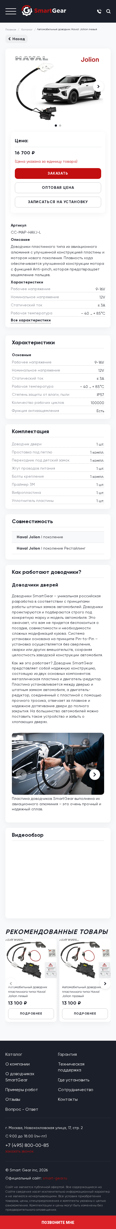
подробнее (31, 1013)
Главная (10, 29)
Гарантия (67, 1054)
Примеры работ (21, 1089)
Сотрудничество (75, 1089)
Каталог (27, 29)
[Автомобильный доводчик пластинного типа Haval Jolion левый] (31, 957)
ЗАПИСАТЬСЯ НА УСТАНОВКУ (58, 202)
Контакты (68, 1099)
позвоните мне (58, 1222)
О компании (17, 1064)
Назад (18, 39)
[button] (98, 86)
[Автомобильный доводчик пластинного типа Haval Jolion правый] (85, 957)
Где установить (73, 1079)
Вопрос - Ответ (21, 1109)
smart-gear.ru (55, 1178)
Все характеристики (31, 320)
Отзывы (12, 1099)
